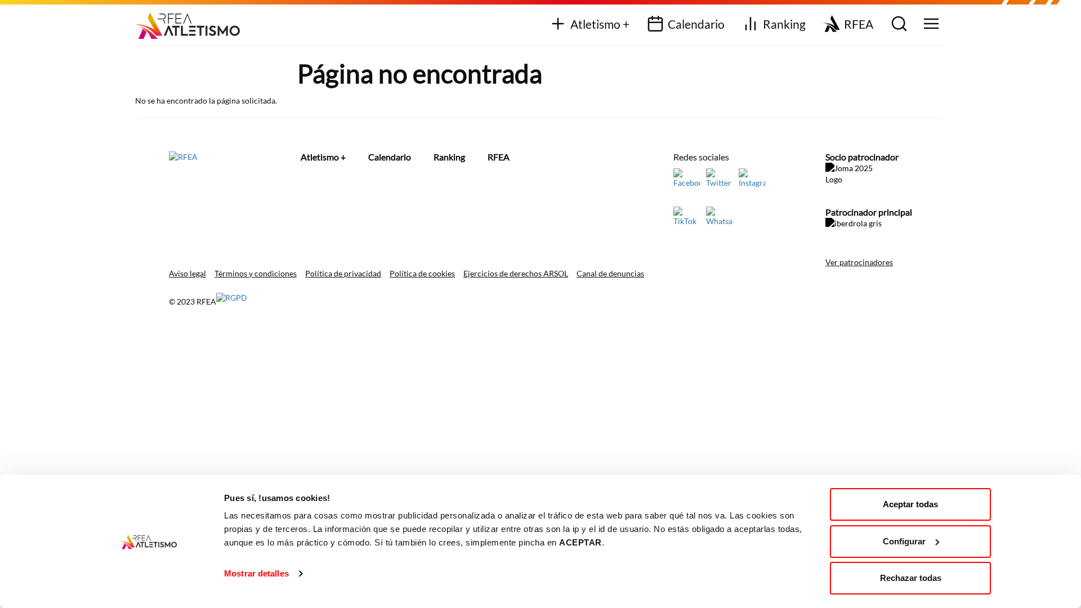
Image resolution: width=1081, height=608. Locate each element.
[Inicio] (191, 22)
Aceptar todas (910, 504)
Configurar (904, 541)
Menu (930, 24)
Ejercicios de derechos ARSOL (515, 273)
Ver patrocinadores (859, 262)
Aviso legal (187, 273)
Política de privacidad (343, 273)
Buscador (898, 24)
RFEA (858, 24)
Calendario (696, 24)
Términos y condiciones (256, 273)
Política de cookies (422, 273)
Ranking (784, 24)
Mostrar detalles (256, 573)
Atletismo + (599, 24)
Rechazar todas (910, 578)
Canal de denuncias (610, 273)
